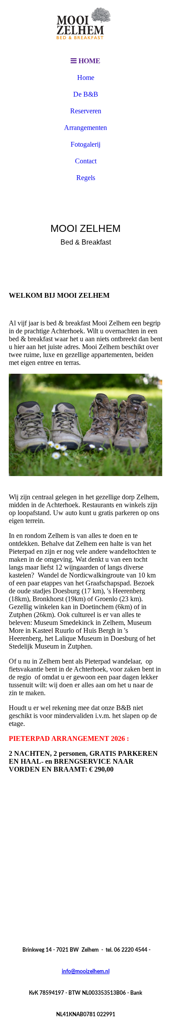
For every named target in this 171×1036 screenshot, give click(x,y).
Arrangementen (85, 127)
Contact (85, 161)
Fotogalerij (85, 144)
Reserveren (85, 111)
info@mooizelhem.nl (86, 971)
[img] (85, 26)
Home (85, 77)
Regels (85, 177)
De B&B (85, 94)
